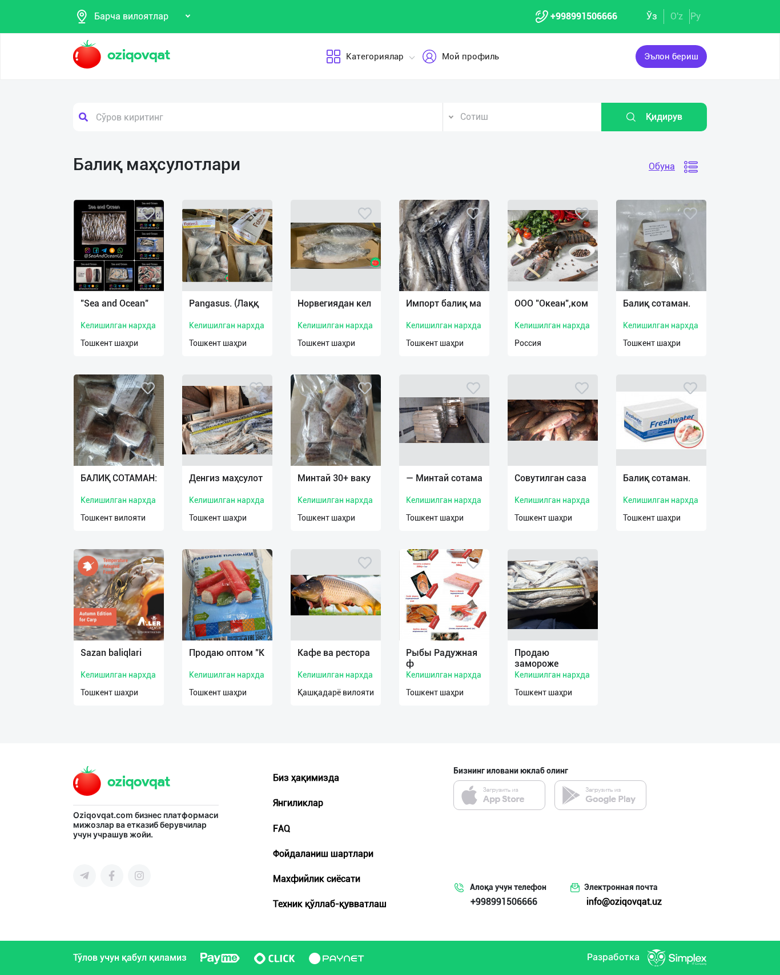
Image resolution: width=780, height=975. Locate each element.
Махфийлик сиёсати (316, 878)
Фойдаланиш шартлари (323, 853)
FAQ (281, 828)
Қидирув (664, 116)
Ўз (651, 16)
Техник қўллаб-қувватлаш (330, 904)
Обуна (662, 166)
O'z (676, 16)
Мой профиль (470, 56)
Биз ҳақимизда (306, 777)
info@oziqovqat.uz (624, 901)
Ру (695, 16)
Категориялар (375, 56)
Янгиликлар (298, 802)
